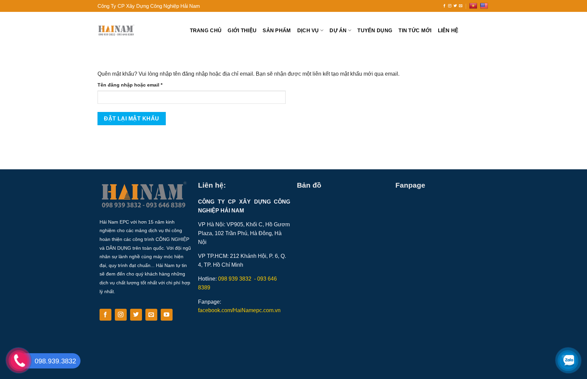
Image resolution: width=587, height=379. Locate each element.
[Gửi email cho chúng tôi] (460, 6)
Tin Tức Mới (414, 30)
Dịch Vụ (308, 30)
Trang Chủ (206, 30)
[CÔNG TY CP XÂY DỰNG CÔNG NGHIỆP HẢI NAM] (138, 30)
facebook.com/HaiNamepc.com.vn (239, 310)
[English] (485, 6)
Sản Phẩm (277, 30)
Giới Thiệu (242, 30)
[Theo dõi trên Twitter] (455, 6)
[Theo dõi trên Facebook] (444, 6)
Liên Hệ (448, 30)
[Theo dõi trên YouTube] (167, 315)
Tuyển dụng (374, 30)
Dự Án (338, 30)
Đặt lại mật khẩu (131, 118)
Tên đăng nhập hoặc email (135, 85)
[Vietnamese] (474, 6)
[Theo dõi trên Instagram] (449, 6)
